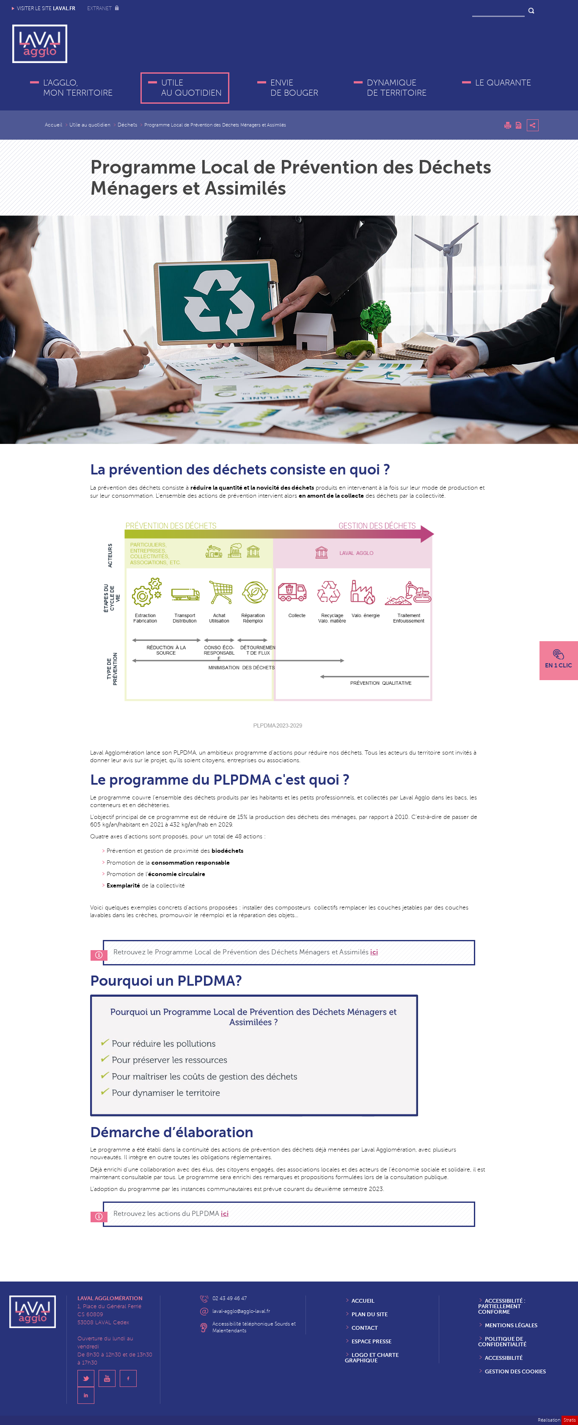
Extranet (100, 8)
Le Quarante (503, 83)
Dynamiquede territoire (397, 88)
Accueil (53, 125)
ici (374, 952)
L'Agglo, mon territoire (78, 88)
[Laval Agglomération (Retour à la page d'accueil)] (39, 44)
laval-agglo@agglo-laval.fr (241, 1311)
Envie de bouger (294, 88)
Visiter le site (46, 8)
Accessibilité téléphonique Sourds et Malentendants (254, 1327)
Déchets (127, 125)
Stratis (570, 1420)
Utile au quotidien (191, 88)
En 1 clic (558, 665)
